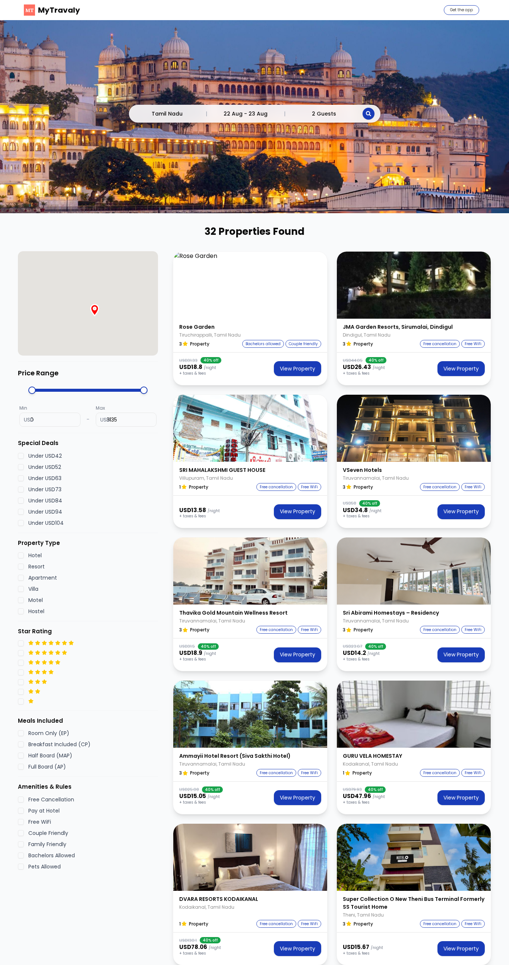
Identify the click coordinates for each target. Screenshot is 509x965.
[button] (250, 285)
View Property (297, 368)
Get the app (461, 10)
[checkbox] (21, 455)
